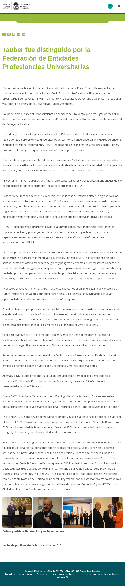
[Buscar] (110, 6)
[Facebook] (4, 34)
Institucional (27, 18)
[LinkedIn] (23, 34)
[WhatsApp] (18, 34)
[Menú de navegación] (118, 6)
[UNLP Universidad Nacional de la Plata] (16, 6)
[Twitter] (9, 34)
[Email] (13, 34)
